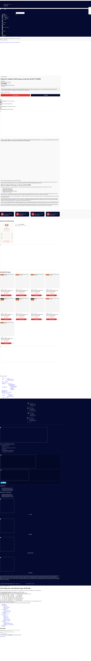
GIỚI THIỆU (3, 14)
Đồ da (3, 381)
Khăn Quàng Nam (12, 384)
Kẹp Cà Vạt (4, 16)
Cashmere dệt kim (6, 30)
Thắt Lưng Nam (4, 393)
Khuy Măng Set (5, 17)
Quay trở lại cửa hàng (6, 27)
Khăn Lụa (4, 25)
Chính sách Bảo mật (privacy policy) (7, 490)
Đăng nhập (10, 634)
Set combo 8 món (8, 611)
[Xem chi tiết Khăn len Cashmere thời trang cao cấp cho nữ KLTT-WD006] (43, 295)
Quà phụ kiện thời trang (7, 33)
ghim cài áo (14, 200)
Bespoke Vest (5, 32)
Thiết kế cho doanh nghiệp (7, 34)
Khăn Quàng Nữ (11, 38)
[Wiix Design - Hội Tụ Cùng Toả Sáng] (4, 9)
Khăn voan (13, 389)
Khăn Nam (4, 18)
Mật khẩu (2, 632)
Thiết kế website (23, 583)
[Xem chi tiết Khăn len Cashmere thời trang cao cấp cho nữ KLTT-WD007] (13, 319)
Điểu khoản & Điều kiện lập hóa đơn (7, 495)
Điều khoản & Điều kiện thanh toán (7, 494)
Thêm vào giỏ (15, 95)
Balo (6, 381)
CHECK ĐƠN (4, 35)
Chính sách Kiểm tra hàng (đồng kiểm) (7, 489)
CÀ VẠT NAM (4, 19)
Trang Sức (3, 395)
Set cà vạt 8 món (10, 379)
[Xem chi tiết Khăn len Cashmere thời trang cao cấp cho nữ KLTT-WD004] (28, 319)
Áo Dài (3, 377)
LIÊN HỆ (3, 36)
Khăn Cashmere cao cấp (5, 193)
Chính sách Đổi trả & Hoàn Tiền (6, 488)
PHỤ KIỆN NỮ (4, 612)
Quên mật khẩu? (2, 636)
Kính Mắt (3, 392)
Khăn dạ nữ (7, 618)
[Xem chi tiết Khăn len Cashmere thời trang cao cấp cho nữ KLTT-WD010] (58, 319)
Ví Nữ (7, 397)
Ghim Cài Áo (4, 382)
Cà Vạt (3, 379)
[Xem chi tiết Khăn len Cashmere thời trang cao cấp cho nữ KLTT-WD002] (58, 295)
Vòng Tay (10, 395)
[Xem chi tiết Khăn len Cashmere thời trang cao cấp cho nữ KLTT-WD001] (43, 319)
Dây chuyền (11, 394)
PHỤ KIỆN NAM (4, 15)
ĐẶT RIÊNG (4, 621)
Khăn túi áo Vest (4, 390)
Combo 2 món (9, 383)
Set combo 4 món (6, 20)
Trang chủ (1, 38)
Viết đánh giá (7, 241)
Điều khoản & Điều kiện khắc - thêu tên (7, 496)
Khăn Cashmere (13, 387)
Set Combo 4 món (11, 380)
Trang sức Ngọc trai (10, 396)
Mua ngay (46, 95)
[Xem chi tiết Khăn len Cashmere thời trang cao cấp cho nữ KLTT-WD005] (13, 343)
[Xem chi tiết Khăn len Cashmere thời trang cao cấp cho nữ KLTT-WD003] (13, 295)
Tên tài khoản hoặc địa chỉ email (5, 630)
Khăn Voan (4, 26)
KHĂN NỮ (3, 24)
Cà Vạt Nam (8, 378)
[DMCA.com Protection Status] (3, 483)
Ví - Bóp (3, 397)
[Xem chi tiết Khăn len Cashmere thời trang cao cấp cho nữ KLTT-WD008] (28, 295)
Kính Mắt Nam (9, 392)
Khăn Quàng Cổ (6, 38)
